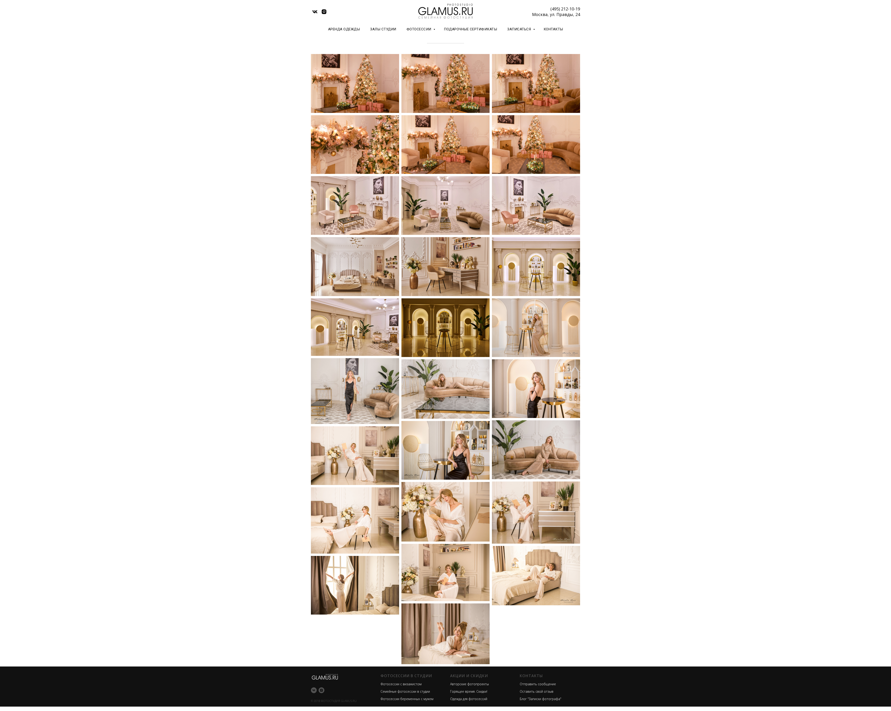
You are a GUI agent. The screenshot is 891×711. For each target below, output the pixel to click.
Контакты (553, 29)
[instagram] (324, 12)
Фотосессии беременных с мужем (407, 699)
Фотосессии (420, 29)
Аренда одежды (344, 29)
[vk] (315, 12)
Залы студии (383, 29)
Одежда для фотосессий (468, 699)
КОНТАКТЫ (531, 675)
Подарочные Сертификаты (470, 29)
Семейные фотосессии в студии (405, 691)
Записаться (519, 29)
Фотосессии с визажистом (401, 684)
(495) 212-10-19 (565, 9)
